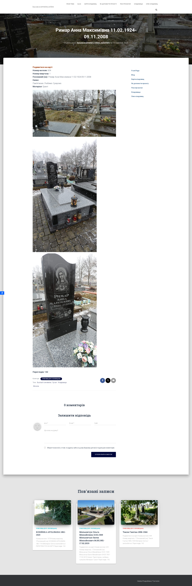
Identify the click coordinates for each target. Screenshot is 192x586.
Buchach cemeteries (44, 382)
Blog (79, 4)
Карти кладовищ (90, 4)
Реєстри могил (125, 4)
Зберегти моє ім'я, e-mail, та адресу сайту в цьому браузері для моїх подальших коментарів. (81, 448)
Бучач (55, 382)
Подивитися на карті (42, 67)
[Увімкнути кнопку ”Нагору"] (187, 581)
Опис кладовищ (152, 4)
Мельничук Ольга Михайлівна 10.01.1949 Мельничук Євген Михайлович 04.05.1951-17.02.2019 (91, 538)
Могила (36, 386)
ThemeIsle (155, 581)
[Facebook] (2, 293)
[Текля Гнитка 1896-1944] (139, 512)
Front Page (70, 4)
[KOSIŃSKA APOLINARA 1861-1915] (52, 512)
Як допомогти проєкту (108, 4)
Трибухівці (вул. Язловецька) (51, 378)
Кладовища (138, 4)
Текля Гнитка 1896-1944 (135, 532)
